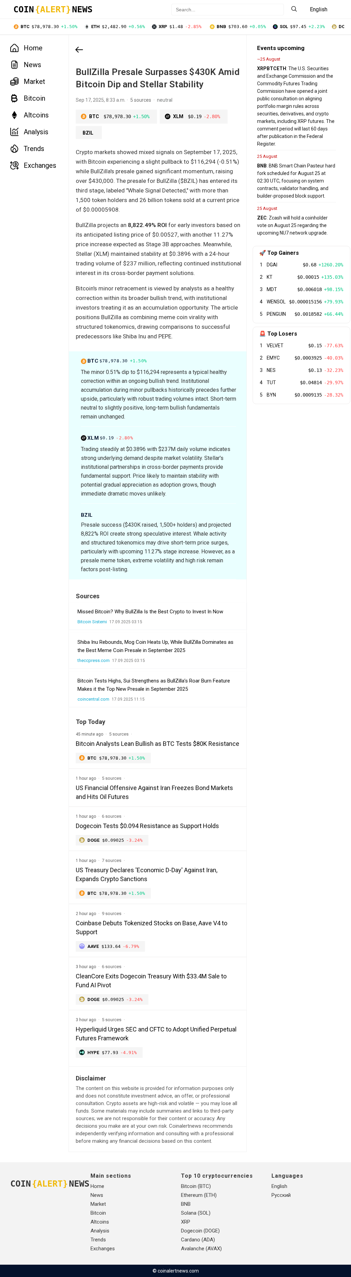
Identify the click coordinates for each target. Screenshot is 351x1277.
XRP (185, 1222)
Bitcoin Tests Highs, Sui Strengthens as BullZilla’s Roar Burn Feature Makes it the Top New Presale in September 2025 (153, 685)
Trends (34, 149)
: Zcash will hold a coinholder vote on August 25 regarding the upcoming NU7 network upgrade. (292, 225)
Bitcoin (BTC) (196, 1186)
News (32, 65)
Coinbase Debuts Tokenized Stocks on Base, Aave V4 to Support (151, 927)
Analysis (36, 132)
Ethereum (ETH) (199, 1195)
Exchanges (40, 165)
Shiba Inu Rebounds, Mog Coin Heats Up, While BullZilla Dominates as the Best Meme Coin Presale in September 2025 (155, 646)
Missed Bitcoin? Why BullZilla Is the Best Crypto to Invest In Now (150, 612)
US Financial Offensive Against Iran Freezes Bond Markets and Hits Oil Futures (154, 792)
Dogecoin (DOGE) (200, 1231)
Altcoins (36, 115)
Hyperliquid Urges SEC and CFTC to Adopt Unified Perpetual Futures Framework (156, 1034)
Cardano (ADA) (198, 1240)
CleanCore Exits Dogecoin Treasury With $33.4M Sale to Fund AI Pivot (151, 981)
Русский (281, 1195)
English (279, 1186)
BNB (186, 1204)
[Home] (79, 50)
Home (33, 48)
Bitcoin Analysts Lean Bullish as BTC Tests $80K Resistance (157, 743)
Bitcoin (34, 98)
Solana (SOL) (195, 1213)
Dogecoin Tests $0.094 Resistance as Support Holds (147, 825)
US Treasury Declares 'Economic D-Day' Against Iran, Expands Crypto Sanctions (146, 874)
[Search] (294, 9)
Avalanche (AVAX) (201, 1248)
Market (34, 81)
